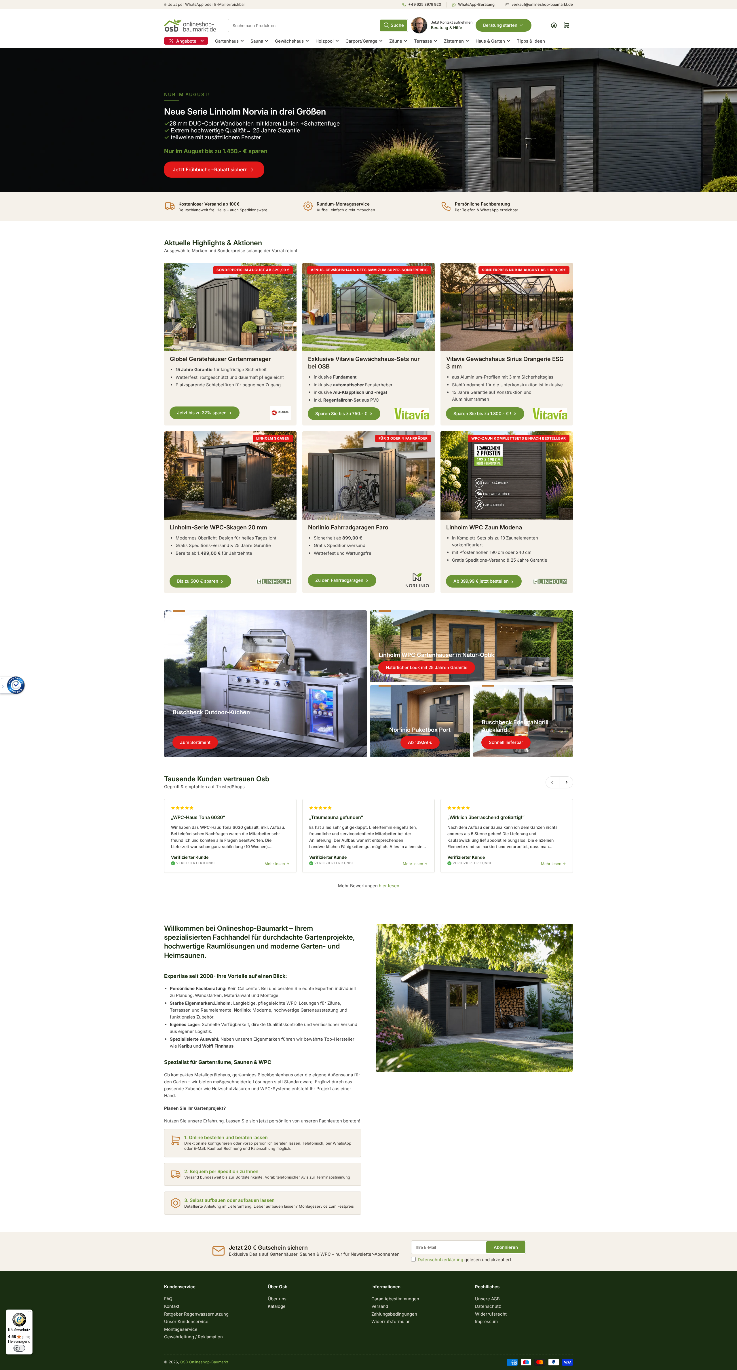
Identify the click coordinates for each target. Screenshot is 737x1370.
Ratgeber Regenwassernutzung (196, 1314)
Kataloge (277, 1306)
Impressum (486, 1321)
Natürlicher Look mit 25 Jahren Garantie (427, 667)
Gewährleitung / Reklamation (193, 1336)
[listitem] (424, 4)
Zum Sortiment (195, 742)
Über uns (277, 1298)
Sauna (256, 41)
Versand (379, 1306)
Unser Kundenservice (186, 1321)
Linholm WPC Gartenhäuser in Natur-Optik (436, 654)
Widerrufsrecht (491, 1314)
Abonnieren (506, 1247)
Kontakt (171, 1306)
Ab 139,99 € (420, 742)
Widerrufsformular (390, 1321)
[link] (368, 120)
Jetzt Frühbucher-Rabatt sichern (210, 169)
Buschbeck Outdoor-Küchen (211, 712)
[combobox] (318, 25)
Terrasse (423, 41)
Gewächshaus (289, 41)
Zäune (395, 41)
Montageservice (180, 1329)
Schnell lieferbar (506, 742)
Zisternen (454, 41)
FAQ (168, 1298)
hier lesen (389, 885)
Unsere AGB (487, 1298)
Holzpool (325, 41)
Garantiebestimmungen (395, 1298)
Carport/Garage (361, 41)
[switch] (19, 1348)
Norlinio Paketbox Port (420, 729)
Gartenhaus (227, 41)
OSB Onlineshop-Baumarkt (204, 1362)
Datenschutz (488, 1306)
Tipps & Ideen (531, 41)
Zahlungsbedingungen (394, 1314)
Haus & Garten (490, 41)
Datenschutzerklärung (440, 1259)
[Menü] (29, 1313)
